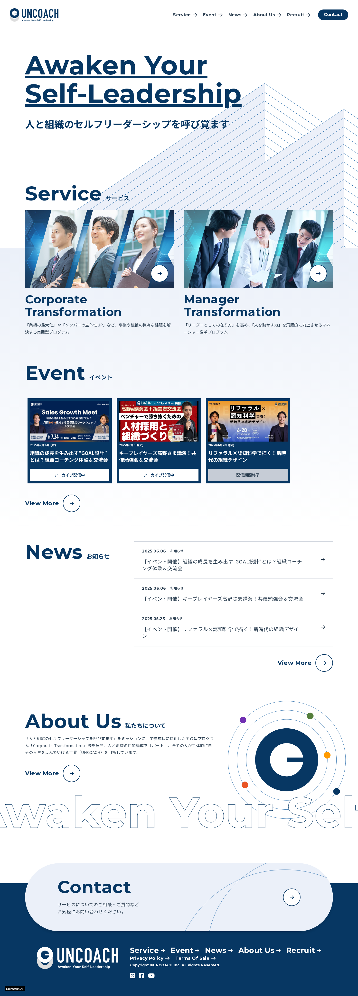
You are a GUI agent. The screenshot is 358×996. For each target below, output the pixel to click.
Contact (333, 14)
